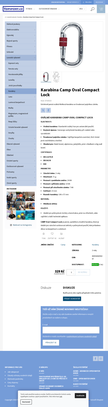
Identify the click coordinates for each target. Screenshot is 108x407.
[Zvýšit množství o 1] (73, 270)
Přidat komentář (72, 298)
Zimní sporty (12, 183)
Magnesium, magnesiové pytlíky (18, 114)
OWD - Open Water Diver (84, 379)
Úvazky (11, 138)
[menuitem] (30, 9)
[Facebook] (48, 110)
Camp (63, 244)
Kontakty (11, 386)
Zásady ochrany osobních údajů (19, 375)
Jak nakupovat (13, 372)
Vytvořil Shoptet (96, 400)
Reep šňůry (12, 121)
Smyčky (11, 133)
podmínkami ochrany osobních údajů (82, 336)
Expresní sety (13, 63)
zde (61, 396)
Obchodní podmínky (15, 379)
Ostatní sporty (12, 160)
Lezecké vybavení (13, 57)
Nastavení (26, 402)
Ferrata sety (13, 68)
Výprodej (10, 35)
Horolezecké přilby (15, 74)
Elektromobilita (13, 29)
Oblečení (10, 155)
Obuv (9, 149)
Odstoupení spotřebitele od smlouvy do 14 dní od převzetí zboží (53, 379)
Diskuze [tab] (46, 288)
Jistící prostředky (15, 85)
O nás (41, 371)
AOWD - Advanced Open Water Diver (86, 372)
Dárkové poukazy (13, 24)
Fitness (9, 46)
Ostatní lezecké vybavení (18, 127)
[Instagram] (100, 358)
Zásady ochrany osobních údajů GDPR (51, 387)
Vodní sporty (12, 177)
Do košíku (82, 272)
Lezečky (11, 80)
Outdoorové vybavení (15, 166)
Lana (10, 96)
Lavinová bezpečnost (16, 102)
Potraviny (10, 172)
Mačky (10, 108)
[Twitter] (43, 110)
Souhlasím (80, 395)
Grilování (10, 52)
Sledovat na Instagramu (22, 225)
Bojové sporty (12, 41)
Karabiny (11, 91)
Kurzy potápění (80, 384)
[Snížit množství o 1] (73, 273)
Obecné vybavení (13, 144)
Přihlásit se (50, 342)
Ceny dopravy (12, 382)
